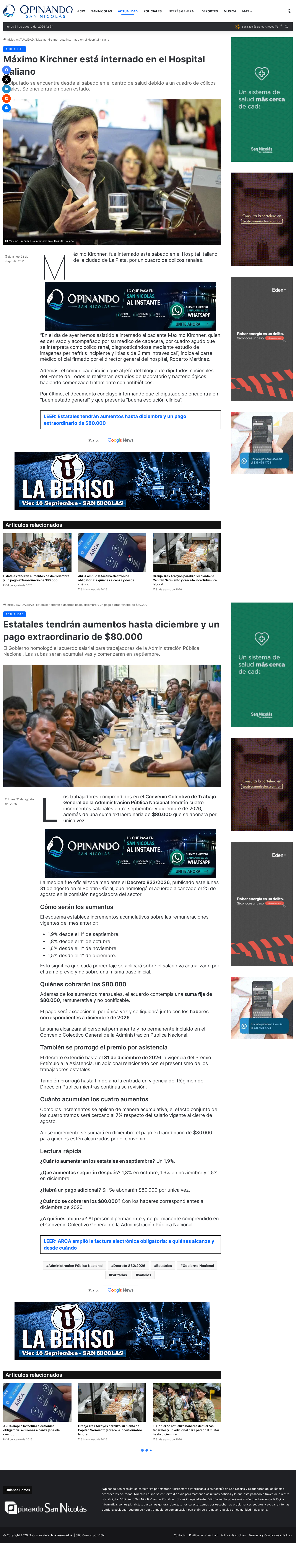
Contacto (180, 1535)
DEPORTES (210, 11)
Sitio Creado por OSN (90, 1535)
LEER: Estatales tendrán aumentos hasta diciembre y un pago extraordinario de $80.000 (115, 419)
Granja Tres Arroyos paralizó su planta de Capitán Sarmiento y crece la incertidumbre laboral (185, 580)
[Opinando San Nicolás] (38, 11)
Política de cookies (233, 1535)
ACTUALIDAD (128, 11)
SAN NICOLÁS (101, 11)
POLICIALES (153, 11)
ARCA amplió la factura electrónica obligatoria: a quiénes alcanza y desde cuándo (106, 580)
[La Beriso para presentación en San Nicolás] (112, 480)
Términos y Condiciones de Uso (270, 1535)
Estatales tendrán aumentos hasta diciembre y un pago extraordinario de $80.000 (36, 578)
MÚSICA (230, 11)
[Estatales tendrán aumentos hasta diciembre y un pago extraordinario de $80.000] (37, 552)
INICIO (80, 11)
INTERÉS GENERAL (181, 11)
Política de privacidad (203, 1535)
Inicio (10, 39)
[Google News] (120, 440)
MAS (245, 11)
